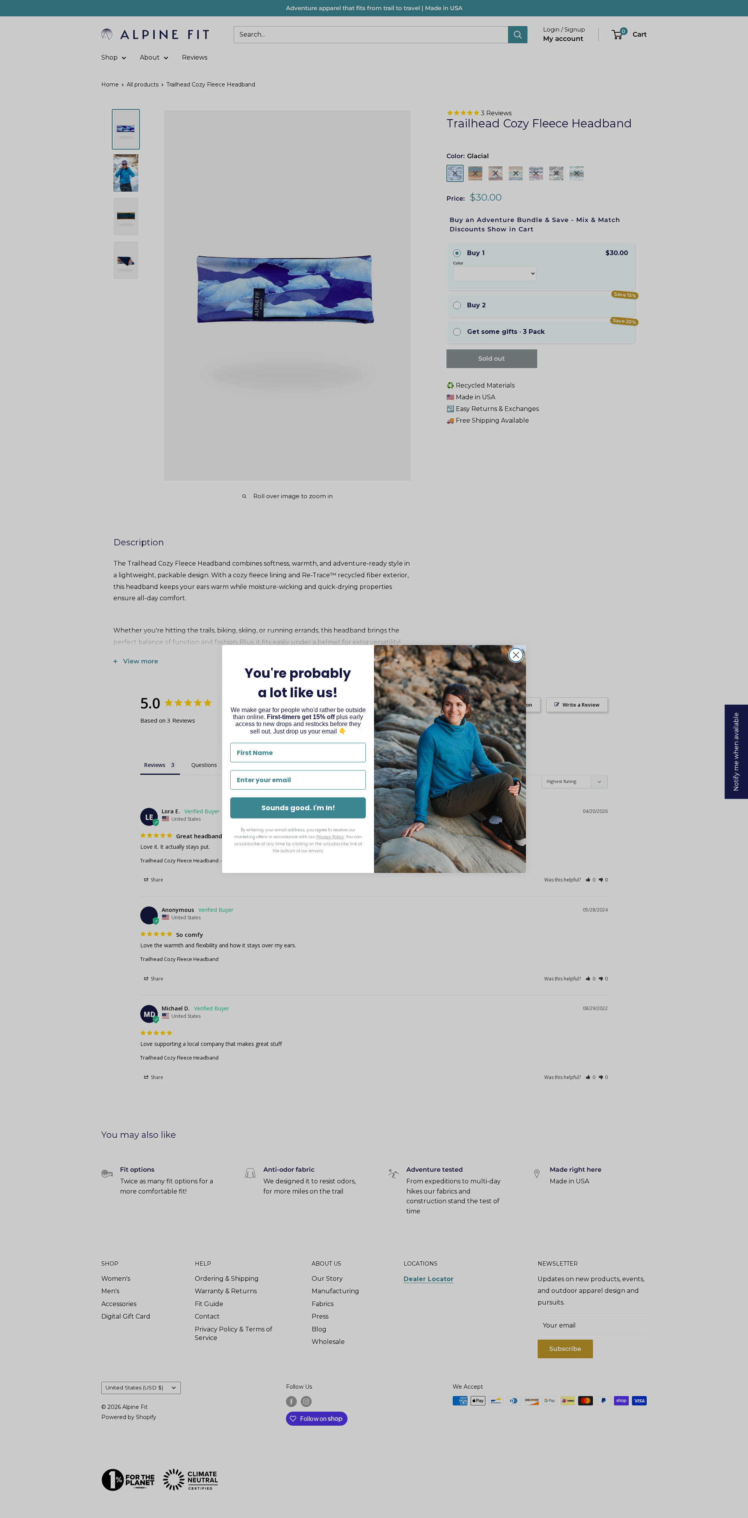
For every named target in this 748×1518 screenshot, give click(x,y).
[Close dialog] (516, 655)
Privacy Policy (330, 837)
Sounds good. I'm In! (298, 808)
